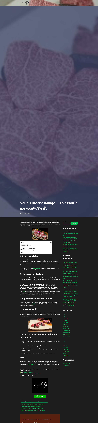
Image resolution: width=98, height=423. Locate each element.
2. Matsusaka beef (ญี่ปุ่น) (26, 245)
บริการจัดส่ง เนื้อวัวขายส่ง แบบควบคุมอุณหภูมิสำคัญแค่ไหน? (70, 276)
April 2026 (65, 322)
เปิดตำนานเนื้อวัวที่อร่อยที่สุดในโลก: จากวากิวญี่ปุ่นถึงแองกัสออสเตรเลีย (34, 402)
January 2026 (66, 328)
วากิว (24, 291)
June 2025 (65, 343)
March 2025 (65, 349)
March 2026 (65, 324)
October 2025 (66, 334)
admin (22, 213)
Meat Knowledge (28, 213)
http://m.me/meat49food (35, 373)
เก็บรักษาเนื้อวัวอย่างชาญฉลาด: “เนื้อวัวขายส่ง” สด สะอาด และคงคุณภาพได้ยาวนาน (70, 267)
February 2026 (66, 326)
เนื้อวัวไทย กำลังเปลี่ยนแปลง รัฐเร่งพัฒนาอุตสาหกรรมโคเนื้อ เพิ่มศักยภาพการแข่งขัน (70, 249)
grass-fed (32, 304)
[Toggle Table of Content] (50, 242)
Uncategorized (66, 365)
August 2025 (66, 339)
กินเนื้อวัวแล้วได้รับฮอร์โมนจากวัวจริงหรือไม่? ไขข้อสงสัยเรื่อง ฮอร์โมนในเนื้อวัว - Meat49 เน (70, 264)
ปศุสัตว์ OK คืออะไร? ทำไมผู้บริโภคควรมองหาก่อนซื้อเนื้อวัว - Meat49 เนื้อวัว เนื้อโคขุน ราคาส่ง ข (70, 291)
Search (64, 221)
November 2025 (66, 332)
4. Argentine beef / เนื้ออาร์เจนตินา (28, 248)
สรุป (22, 252)
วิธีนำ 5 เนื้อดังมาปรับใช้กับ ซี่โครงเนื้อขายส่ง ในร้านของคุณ (31, 251)
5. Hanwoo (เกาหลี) (24, 249)
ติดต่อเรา (72, 2)
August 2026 (66, 314)
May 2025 (65, 345)
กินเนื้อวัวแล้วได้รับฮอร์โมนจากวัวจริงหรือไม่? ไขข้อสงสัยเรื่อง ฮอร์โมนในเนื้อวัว (70, 233)
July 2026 (65, 316)
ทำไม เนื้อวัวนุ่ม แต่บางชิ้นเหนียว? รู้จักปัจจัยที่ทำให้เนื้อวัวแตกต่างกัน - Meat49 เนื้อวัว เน (70, 273)
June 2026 (65, 318)
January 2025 (66, 353)
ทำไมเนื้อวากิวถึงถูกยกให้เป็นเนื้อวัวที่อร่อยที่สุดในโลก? (31, 406)
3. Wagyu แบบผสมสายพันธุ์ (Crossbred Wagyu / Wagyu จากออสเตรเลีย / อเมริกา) (36, 246)
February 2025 (66, 351)
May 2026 (65, 320)
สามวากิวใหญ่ (36, 268)
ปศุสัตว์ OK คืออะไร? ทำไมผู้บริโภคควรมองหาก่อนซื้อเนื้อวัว (70, 285)
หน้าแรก (56, 2)
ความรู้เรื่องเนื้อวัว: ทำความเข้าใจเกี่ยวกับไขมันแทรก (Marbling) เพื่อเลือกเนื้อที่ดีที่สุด (69, 304)
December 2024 (66, 355)
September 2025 (66, 336)
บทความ (76, 2)
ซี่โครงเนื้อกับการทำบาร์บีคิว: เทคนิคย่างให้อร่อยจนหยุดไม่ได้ (32, 408)
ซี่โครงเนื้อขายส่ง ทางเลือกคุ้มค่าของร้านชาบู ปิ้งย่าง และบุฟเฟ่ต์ (33, 410)
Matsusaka (38, 278)
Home (21, 198)
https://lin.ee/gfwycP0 (28, 372)
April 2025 (65, 347)
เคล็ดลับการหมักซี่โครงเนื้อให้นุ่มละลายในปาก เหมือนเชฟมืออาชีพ (33, 404)
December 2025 (66, 330)
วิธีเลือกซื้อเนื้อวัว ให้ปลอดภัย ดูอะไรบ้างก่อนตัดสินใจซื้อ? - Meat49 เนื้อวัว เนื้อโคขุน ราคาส (70, 300)
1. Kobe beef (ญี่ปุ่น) (25, 244)
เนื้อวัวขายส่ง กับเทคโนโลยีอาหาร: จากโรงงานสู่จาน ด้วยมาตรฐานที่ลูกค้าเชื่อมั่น (70, 295)
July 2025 (65, 341)
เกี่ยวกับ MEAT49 (62, 2)
